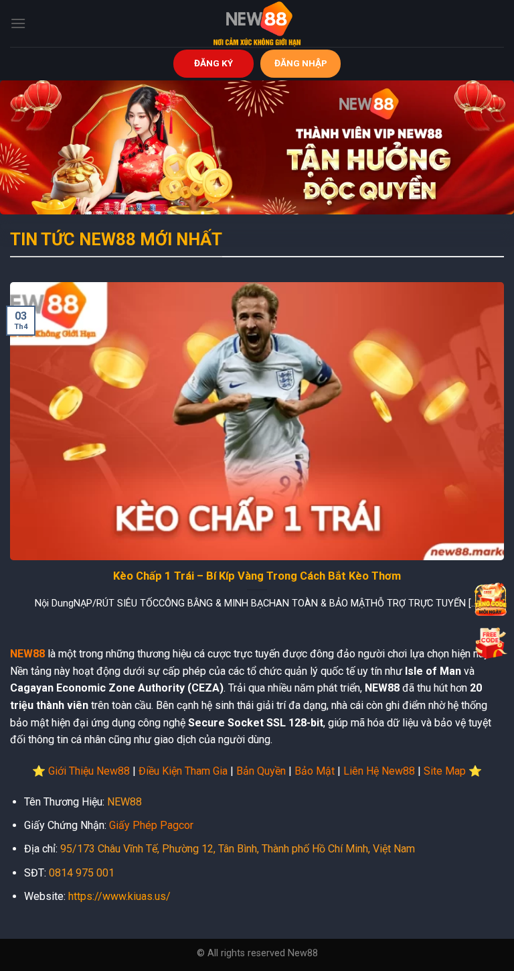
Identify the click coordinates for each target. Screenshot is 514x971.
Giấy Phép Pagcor (151, 825)
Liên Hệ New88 (379, 771)
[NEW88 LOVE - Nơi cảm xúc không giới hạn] (257, 23)
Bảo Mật (314, 771)
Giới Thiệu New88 (89, 771)
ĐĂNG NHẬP (300, 63)
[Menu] (18, 23)
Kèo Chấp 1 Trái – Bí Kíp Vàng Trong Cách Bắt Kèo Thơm (257, 576)
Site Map (445, 771)
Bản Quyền (261, 771)
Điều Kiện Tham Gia (183, 771)
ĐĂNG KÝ (213, 63)
